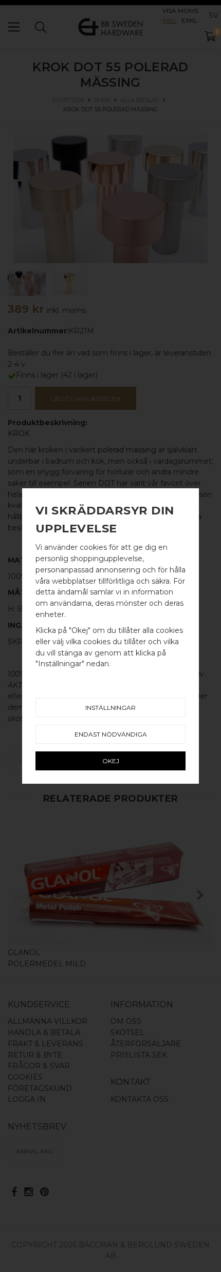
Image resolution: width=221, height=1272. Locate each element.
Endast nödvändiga (111, 734)
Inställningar (110, 707)
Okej (110, 761)
